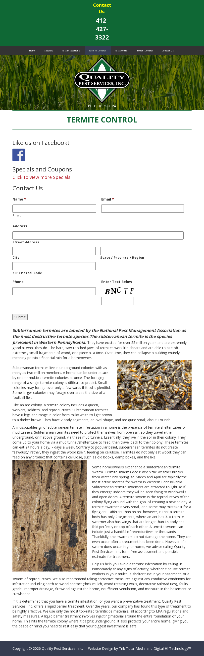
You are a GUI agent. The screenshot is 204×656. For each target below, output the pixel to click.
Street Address (25, 242)
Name (19, 199)
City (16, 257)
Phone (18, 282)
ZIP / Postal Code (27, 273)
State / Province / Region (122, 257)
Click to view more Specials (41, 177)
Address (19, 226)
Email (107, 199)
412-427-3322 (102, 28)
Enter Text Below (116, 282)
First (16, 215)
